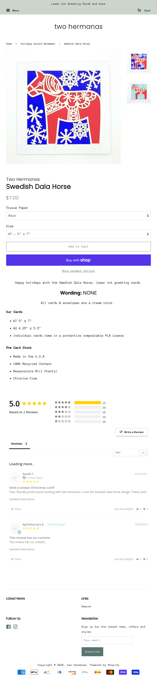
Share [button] (17, 509)
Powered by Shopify (104, 664)
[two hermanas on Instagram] (15, 627)
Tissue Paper (17, 208)
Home (9, 43)
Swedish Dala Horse (21, 499)
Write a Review (134, 432)
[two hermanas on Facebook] (8, 627)
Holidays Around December (38, 43)
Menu (15, 10)
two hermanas (78, 26)
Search (86, 606)
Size (9, 226)
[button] (138, 509)
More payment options (78, 270)
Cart (147, 10)
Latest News (15, 598)
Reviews (16, 444)
